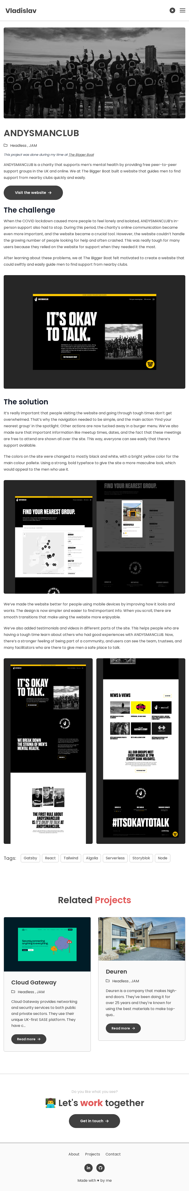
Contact (113, 1154)
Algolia (92, 858)
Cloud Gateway (33, 982)
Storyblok (141, 858)
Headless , (19, 145)
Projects (92, 1154)
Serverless (115, 858)
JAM (33, 145)
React (50, 858)
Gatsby (30, 858)
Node (162, 858)
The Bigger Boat (81, 154)
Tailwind (71, 858)
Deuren (116, 972)
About (74, 1154)
